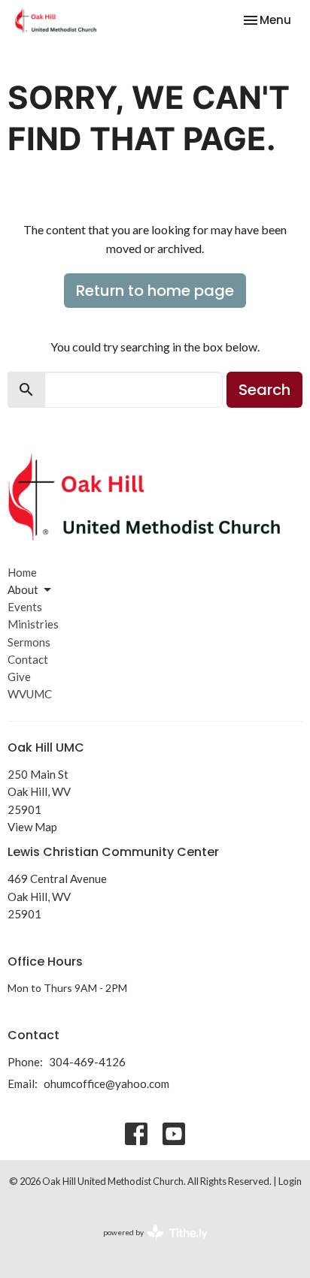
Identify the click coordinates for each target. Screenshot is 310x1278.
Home (22, 572)
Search (264, 389)
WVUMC (30, 694)
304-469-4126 (87, 1062)
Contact (28, 659)
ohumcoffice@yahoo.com (106, 1083)
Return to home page (155, 290)
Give (19, 676)
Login (290, 1181)
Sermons (29, 642)
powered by (148, 1245)
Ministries (33, 624)
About (23, 589)
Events (25, 606)
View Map (32, 826)
